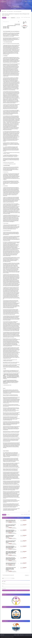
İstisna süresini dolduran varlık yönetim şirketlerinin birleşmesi (11, 520)
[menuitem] (29, 1)
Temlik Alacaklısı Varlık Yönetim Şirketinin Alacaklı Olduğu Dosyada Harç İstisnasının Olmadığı (11, 568)
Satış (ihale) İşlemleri (12, 565)
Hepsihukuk (24, 25)
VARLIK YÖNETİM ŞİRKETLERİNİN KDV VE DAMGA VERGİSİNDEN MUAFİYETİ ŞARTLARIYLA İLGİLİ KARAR (11, 552)
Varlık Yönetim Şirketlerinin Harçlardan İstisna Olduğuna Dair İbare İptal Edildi (15, 14)
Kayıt (4, 581)
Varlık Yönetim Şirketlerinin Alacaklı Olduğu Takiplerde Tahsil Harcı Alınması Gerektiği (11, 531)
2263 (26, 27)
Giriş (2, 581)
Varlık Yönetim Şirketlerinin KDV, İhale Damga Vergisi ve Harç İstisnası (11, 525)
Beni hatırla (4, 588)
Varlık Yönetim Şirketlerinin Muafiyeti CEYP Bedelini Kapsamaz (10, 536)
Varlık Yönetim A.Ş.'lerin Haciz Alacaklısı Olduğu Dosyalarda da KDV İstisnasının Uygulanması (11, 558)
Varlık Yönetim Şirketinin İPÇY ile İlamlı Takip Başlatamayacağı (11, 563)
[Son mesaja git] (26, 524)
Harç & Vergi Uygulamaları (13, 522)
